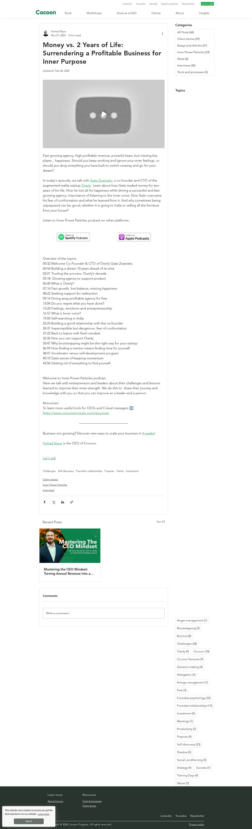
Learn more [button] (43, 814)
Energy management (193, 682)
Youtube (141, 3)
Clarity (120, 471)
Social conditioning (192, 760)
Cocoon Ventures (191, 659)
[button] (73, 13)
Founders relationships (89, 471)
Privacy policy (196, 824)
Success (204, 767)
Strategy (185, 767)
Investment (132, 471)
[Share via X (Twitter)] (53, 502)
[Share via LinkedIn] (62, 502)
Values (184, 783)
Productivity (187, 729)
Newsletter (188, 3)
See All (161, 521)
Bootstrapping (189, 628)
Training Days (188, 775)
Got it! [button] (29, 821)
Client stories (50, 479)
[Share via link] (71, 502)
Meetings (186, 721)
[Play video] (104, 114)
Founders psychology (194, 698)
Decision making (190, 667)
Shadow (185, 752)
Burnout (185, 636)
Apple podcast (169, 3)
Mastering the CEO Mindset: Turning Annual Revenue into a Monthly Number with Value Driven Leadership (67, 571)
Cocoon (202, 651)
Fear (182, 690)
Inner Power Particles (55, 484)
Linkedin (127, 3)
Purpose (109, 471)
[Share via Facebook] (44, 502)
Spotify (153, 3)
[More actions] (162, 33)
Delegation (187, 674)
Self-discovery (66, 471)
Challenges (49, 471)
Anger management (193, 620)
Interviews (48, 490)
